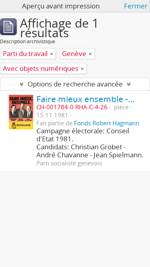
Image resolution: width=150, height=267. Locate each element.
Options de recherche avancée (75, 83)
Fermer (136, 6)
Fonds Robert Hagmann (106, 123)
